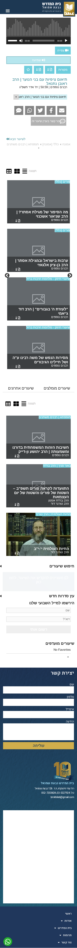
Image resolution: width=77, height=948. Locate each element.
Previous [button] (70, 275)
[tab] (56, 388)
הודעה (70, 721)
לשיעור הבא (17, 139)
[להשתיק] (21, 40)
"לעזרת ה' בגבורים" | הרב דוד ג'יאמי (43, 313)
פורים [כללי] (62, 181)
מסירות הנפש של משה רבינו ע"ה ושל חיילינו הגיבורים (40, 361)
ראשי (68, 913)
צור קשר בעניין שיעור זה (46, 121)
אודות (68, 921)
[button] (7, 11)
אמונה (66, 144)
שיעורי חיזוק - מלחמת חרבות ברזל (48, 279)
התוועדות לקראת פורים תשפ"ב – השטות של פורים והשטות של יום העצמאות (41, 495)
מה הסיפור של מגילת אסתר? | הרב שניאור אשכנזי (42, 215)
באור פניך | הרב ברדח (57, 465)
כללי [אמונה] (50, 144)
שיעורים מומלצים (57, 388)
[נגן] (66, 40)
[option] (38, 275)
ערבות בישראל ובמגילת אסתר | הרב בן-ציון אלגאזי (41, 264)
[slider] (13, 40)
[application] (38, 40)
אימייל (70, 709)
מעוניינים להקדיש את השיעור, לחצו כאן (36, 580)
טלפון (70, 697)
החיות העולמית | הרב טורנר (53, 514)
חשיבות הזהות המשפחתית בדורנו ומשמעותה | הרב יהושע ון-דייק (40, 451)
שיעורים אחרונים (21, 388)
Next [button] (7, 275)
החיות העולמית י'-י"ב (51, 550)
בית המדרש (65, 928)
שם (72, 684)
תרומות (67, 935)
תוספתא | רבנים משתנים (55, 417)
